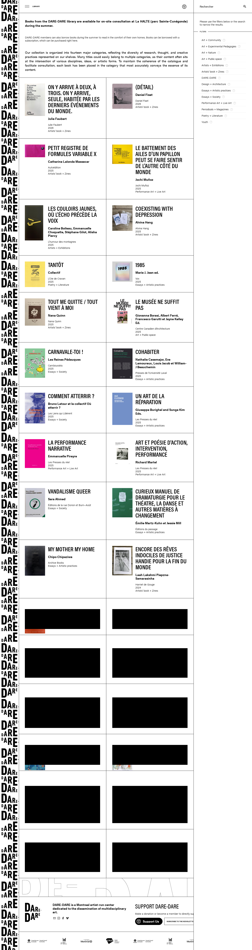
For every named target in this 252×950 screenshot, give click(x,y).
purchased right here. (66, 40)
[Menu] (27, 6)
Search (243, 6)
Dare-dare (9, 475)
